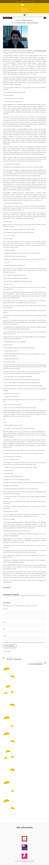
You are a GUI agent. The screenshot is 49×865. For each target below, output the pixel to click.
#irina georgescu (6, 587)
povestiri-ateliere (34, 22)
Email (4, 629)
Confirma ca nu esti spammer (10, 648)
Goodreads (31, 1)
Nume (4, 622)
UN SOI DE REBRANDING (35, 663)
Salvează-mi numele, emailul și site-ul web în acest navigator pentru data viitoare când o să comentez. (24, 642)
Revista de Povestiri (21, 22)
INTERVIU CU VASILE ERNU (14, 658)
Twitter (21, 1)
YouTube (26, 1)
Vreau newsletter (7, 651)
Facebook (17, 1)
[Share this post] (45, 18)
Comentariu (5, 608)
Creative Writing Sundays (40, 50)
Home (28, 22)
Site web (4, 635)
